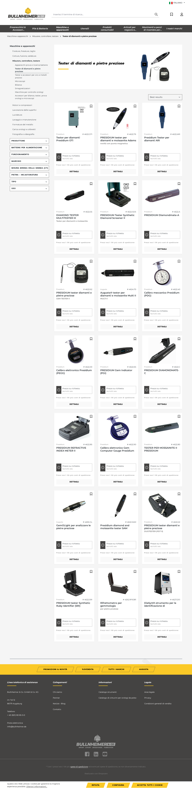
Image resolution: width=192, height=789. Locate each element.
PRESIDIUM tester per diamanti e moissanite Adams (118, 139)
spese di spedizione (79, 766)
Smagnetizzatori (22, 88)
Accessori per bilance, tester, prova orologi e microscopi (31, 97)
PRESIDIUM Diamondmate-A (161, 215)
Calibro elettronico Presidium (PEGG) (74, 372)
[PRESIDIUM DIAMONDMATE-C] (162, 350)
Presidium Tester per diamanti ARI (156, 139)
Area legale (149, 692)
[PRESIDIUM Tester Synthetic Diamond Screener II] (118, 195)
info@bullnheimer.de (16, 726)
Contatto (57, 709)
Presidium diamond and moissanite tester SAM (114, 527)
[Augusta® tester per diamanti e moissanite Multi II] (118, 273)
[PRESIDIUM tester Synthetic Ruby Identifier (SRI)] (74, 583)
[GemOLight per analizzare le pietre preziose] (74, 506)
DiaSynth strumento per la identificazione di (160, 604)
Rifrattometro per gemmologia (111, 604)
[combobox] (102, 14)
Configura (118, 785)
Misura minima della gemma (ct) (29, 168)
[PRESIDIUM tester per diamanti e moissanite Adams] (118, 118)
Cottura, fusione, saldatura (24, 56)
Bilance (18, 85)
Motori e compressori (22, 105)
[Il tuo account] (182, 14)
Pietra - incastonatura (24, 174)
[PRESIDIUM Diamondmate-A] (162, 195)
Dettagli (74, 171)
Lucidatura (17, 115)
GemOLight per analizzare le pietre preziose (73, 527)
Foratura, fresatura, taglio (23, 51)
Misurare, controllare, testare (26, 61)
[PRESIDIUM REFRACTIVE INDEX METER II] (74, 428)
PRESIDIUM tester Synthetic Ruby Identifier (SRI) (73, 604)
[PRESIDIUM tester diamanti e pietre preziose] (74, 273)
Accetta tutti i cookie (150, 785)
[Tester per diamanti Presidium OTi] (74, 118)
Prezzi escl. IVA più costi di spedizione (73, 165)
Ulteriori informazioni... (36, 786)
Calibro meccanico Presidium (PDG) (161, 294)
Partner (56, 698)
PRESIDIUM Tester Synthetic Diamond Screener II (117, 216)
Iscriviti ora (67, 158)
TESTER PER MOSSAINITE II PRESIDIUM (160, 449)
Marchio (16, 161)
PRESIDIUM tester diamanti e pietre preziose (74, 294)
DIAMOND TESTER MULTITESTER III (67, 216)
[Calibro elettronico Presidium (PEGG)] (74, 350)
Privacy (147, 698)
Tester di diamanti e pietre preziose (27, 70)
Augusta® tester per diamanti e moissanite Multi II (118, 294)
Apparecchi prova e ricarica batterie (31, 65)
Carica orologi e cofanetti (24, 129)
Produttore (18, 140)
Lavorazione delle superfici (24, 110)
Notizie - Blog (59, 703)
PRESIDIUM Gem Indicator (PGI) (116, 372)
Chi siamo (57, 692)
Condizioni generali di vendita (157, 703)
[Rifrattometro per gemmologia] (118, 583)
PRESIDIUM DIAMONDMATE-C (161, 372)
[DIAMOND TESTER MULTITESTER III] (74, 195)
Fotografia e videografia (23, 134)
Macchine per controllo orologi (29, 92)
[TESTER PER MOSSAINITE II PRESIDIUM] (162, 428)
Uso (13, 188)
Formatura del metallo (22, 124)
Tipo (13, 181)
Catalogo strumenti (108, 692)
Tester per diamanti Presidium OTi (68, 139)
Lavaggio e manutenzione (24, 120)
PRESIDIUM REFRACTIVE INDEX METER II (71, 449)
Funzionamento (20, 154)
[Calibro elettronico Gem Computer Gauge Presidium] (118, 428)
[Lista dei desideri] (171, 14)
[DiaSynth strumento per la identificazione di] (162, 583)
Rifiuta (96, 785)
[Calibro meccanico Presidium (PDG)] (162, 273)
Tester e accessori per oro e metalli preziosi (31, 76)
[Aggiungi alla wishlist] (90, 106)
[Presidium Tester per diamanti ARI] (162, 118)
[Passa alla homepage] (26, 14)
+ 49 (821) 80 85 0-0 (16, 715)
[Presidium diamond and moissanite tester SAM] (118, 506)
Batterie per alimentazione (26, 147)
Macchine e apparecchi (22, 46)
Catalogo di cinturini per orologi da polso (117, 698)
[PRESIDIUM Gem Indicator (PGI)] (118, 350)
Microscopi (20, 81)
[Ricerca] (156, 14)
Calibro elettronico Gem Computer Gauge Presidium (117, 449)
